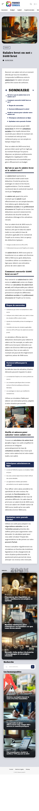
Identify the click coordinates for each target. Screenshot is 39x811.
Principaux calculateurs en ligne (20, 118)
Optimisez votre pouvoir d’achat (20, 121)
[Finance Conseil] (13, 4)
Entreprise (9, 594)
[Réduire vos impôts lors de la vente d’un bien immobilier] (19, 688)
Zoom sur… (19, 571)
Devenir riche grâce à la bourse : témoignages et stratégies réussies (19, 654)
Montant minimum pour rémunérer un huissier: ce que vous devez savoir (19, 626)
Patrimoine (11, 694)
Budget (7, 48)
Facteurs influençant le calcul (19, 109)
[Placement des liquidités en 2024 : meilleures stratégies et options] (19, 588)
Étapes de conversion (16, 105)
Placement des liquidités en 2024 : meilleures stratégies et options (18, 599)
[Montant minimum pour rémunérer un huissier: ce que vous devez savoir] (19, 616)
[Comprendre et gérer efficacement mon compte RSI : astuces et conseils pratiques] (19, 716)
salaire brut (9, 80)
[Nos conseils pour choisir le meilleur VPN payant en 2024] (19, 743)
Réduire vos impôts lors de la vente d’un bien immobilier (18, 698)
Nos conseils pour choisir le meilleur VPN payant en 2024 (18, 753)
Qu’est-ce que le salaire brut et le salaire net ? (18, 95)
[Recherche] (31, 4)
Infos (7, 622)
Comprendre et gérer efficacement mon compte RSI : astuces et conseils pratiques (19, 724)
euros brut (9, 128)
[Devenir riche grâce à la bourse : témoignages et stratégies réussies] (19, 644)
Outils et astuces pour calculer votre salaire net (19, 113)
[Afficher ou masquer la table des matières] (31, 90)
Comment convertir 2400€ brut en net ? (19, 101)
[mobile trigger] (3, 4)
